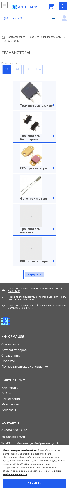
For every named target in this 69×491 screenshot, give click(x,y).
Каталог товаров (14, 350)
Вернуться (34, 274)
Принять (34, 483)
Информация (12, 336)
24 (17, 69)
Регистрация (10, 399)
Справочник (10, 355)
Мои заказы (10, 404)
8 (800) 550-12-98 (12, 18)
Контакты (8, 410)
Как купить (9, 388)
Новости (8, 361)
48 (28, 69)
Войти (6, 393)
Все (38, 69)
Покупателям (13, 380)
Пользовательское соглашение (24, 366)
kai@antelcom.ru (13, 437)
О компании (10, 344)
